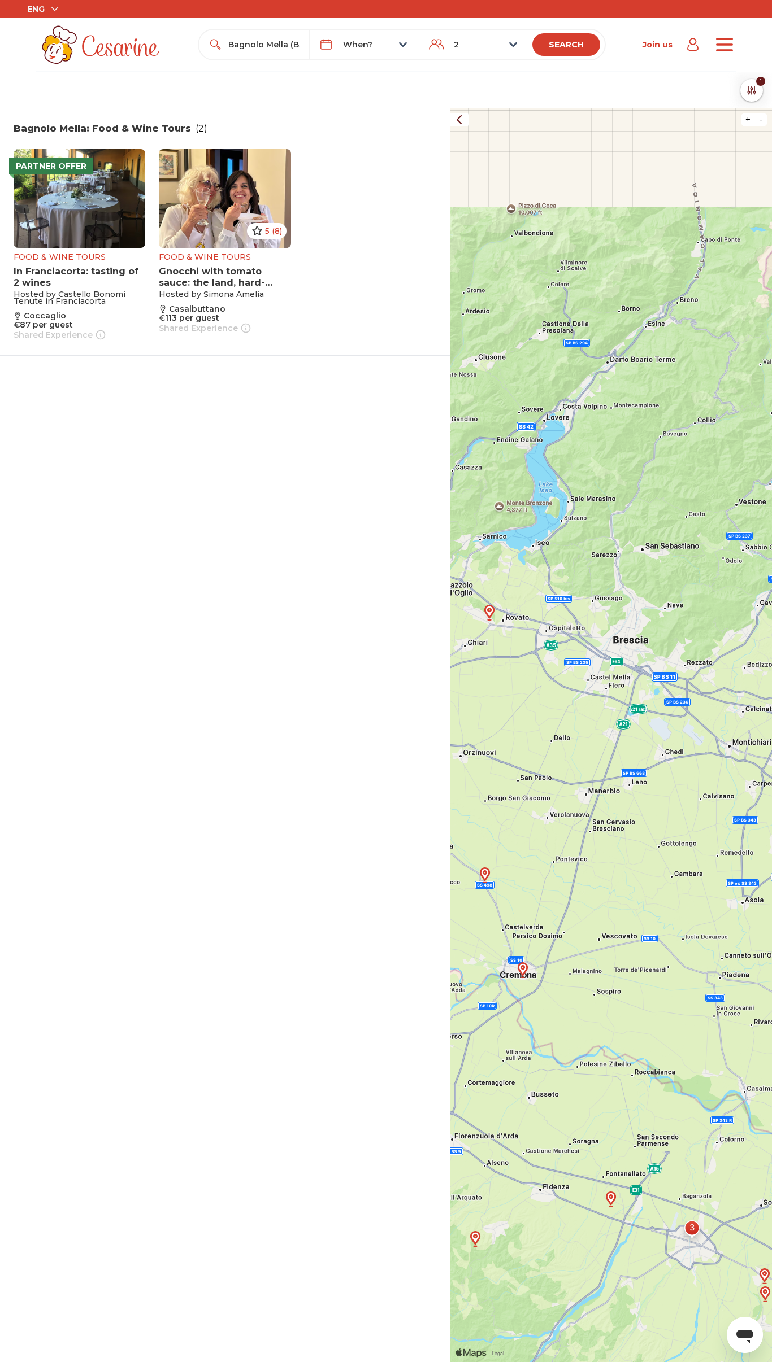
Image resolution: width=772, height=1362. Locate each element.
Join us (658, 45)
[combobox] (264, 44)
